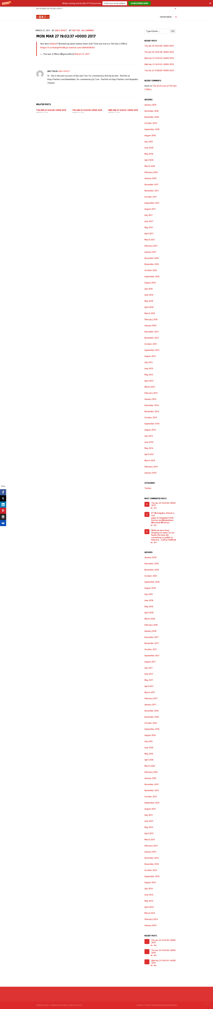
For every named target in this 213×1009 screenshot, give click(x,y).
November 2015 (151, 338)
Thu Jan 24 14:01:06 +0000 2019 (51, 110)
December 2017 (151, 184)
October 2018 (150, 123)
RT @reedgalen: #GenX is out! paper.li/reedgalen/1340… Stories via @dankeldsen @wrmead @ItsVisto (163, 518)
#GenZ (53, 43)
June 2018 (148, 147)
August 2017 (150, 209)
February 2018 (151, 172)
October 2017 (150, 197)
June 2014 (148, 442)
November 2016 (151, 264)
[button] (106, 3)
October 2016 (150, 270)
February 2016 (151, 319)
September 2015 (151, 350)
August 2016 (150, 282)
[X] (3, 498)
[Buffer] (3, 517)
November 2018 (151, 117)
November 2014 (151, 411)
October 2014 (150, 417)
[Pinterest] (3, 511)
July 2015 (148, 362)
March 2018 (149, 166)
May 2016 (148, 301)
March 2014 (149, 460)
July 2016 (148, 289)
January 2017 (150, 252)
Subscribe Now (139, 3)
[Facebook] (3, 492)
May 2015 (148, 374)
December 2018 (151, 111)
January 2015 (150, 399)
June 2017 (148, 221)
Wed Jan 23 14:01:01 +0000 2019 (123, 110)
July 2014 (148, 436)
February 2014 (151, 466)
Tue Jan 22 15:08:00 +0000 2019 (159, 70)
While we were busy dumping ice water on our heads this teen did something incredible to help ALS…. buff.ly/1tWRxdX (163, 535)
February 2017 (151, 246)
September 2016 (151, 276)
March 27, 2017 (82, 54)
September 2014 (152, 423)
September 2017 (151, 203)
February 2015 (151, 393)
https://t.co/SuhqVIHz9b (52, 47)
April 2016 (148, 307)
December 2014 (151, 405)
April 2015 (148, 381)
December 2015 (151, 331)
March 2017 (149, 239)
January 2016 (150, 325)
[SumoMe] (3, 523)
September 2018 (151, 129)
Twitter (75, 30)
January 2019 (150, 105)
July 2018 (148, 141)
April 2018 (148, 160)
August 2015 (150, 356)
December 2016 (151, 258)
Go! (172, 31)
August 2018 (150, 135)
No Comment (88, 30)
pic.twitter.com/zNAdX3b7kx (80, 47)
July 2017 (148, 215)
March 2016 (149, 313)
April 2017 (148, 233)
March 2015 (149, 387)
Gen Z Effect (61, 30)
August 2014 (150, 430)
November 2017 (151, 190)
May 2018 (148, 154)
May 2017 (148, 227)
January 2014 (150, 473)
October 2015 (150, 344)
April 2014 (149, 454)
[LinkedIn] (3, 504)
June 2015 (148, 368)
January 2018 (150, 178)
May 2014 (148, 448)
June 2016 (148, 295)
